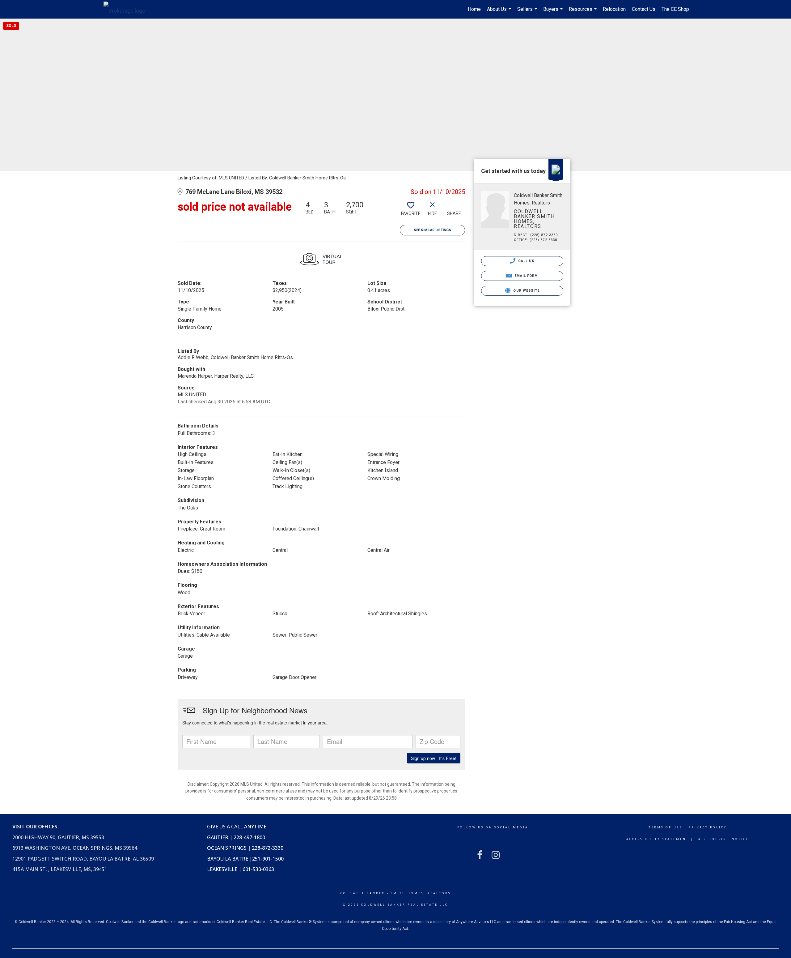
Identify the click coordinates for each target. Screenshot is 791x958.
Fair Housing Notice (722, 839)
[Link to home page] (127, 9)
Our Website (525, 291)
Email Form (525, 276)
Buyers (553, 12)
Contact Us (643, 9)
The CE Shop (675, 9)
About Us (500, 12)
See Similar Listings (432, 230)
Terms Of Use (665, 827)
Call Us (526, 261)
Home (474, 9)
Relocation (614, 9)
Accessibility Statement (657, 839)
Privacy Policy (708, 827)
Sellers (528, 12)
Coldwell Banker (363, 893)
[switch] (410, 210)
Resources (583, 12)
